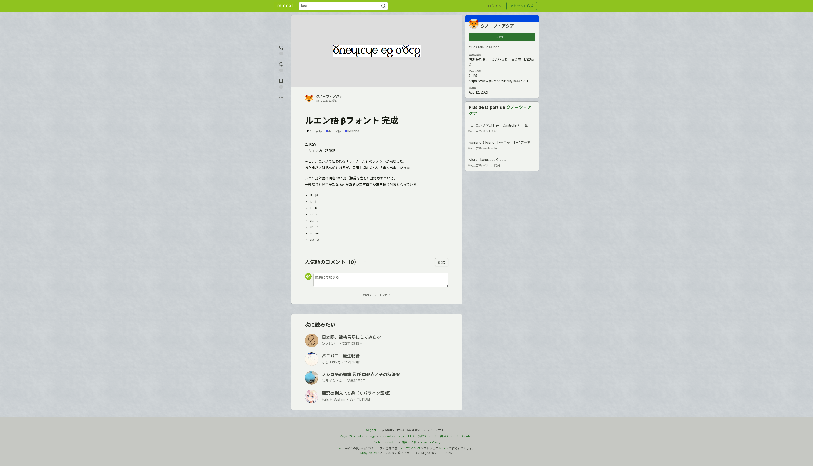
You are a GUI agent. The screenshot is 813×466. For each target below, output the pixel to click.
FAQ (411, 436)
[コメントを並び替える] (365, 262)
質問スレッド (427, 436)
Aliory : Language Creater (488, 162)
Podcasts (386, 436)
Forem (443, 448)
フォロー (502, 37)
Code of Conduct (385, 442)
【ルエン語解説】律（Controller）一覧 (498, 128)
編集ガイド (409, 442)
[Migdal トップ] (285, 6)
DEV (340, 448)
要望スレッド (449, 436)
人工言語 (314, 131)
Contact (467, 436)
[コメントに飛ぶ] (281, 66)
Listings (370, 436)
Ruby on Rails (369, 453)
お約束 (367, 295)
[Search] (383, 6)
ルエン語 (333, 131)
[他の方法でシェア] (281, 97)
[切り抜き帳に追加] (281, 83)
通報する (384, 295)
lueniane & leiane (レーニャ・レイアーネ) (500, 145)
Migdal (371, 430)
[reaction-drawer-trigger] (281, 50)
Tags (400, 436)
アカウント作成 (522, 6)
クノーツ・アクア (329, 96)
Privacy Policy (430, 442)
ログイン (494, 6)
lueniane (352, 131)
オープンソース (410, 448)
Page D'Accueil (350, 436)
